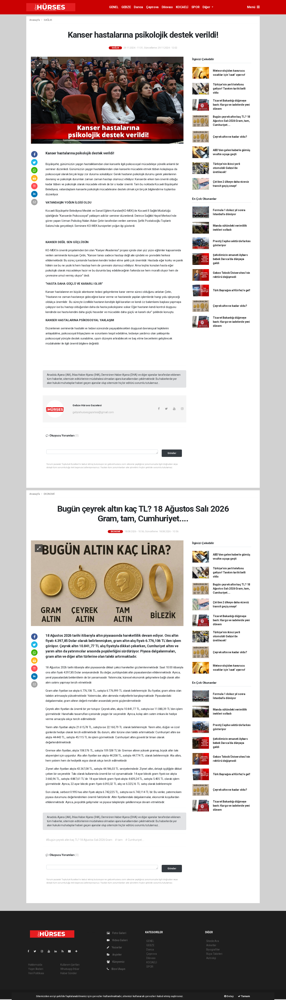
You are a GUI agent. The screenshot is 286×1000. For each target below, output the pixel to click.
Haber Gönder (68, 973)
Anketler (211, 945)
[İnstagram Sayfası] (43, 951)
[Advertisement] (274, 74)
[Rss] (64, 951)
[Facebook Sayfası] (30, 951)
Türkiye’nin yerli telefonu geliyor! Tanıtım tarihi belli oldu (229, 88)
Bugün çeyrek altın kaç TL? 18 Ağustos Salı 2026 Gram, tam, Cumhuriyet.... (231, 120)
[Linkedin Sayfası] (57, 951)
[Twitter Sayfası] (36, 951)
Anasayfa (34, 19)
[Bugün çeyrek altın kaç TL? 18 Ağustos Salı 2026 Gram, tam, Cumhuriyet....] (107, 582)
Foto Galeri (119, 933)
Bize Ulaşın (118, 968)
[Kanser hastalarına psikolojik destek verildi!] (107, 99)
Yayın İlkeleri (35, 968)
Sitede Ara (212, 941)
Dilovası (167, 7)
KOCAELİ (182, 7)
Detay (230, 996)
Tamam (245, 996)
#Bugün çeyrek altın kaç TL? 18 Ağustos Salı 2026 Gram (79, 839)
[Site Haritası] (71, 951)
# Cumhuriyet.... (134, 839)
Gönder (172, 453)
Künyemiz (118, 961)
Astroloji (211, 958)
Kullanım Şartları (70, 964)
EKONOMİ (49, 493)
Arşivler (117, 954)
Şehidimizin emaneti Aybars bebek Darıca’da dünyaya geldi (230, 259)
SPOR (195, 7)
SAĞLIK (48, 19)
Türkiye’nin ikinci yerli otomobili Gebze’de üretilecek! (226, 168)
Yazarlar (116, 947)
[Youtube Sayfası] (50, 951)
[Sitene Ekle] (78, 951)
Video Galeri (119, 940)
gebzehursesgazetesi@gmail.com (93, 412)
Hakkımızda (35, 964)
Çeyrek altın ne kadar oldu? (230, 136)
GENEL (113, 7)
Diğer (207, 7)
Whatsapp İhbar (69, 968)
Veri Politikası (36, 973)
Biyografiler (213, 949)
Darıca (138, 7)
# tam (118, 839)
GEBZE (126, 7)
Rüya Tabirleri (214, 953)
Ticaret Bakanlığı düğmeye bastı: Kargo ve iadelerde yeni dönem (231, 104)
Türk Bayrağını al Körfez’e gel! (231, 290)
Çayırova (152, 7)
